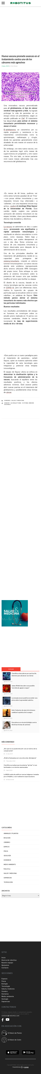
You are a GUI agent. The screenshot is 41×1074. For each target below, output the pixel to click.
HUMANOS (7, 860)
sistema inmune (28, 403)
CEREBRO (7, 400)
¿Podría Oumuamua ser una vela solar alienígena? (20, 758)
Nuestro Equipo (7, 963)
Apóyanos (5, 965)
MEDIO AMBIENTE (10, 864)
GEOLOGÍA (7, 855)
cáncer (7, 403)
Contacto (5, 968)
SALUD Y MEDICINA (17, 400)
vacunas (7, 404)
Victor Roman (14, 66)
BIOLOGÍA (7, 838)
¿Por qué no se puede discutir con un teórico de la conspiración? (20, 750)
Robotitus (7, 869)
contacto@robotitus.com (10, 1015)
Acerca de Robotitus (9, 960)
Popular (11, 669)
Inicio (4, 957)
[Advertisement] (20, 30)
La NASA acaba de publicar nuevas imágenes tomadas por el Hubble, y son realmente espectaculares (21, 775)
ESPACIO (6, 847)
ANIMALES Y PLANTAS (11, 833)
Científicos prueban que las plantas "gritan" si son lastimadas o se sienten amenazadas (20, 766)
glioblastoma (16, 403)
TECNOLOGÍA (8, 882)
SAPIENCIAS (8, 878)
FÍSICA (6, 851)
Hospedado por (17, 1067)
